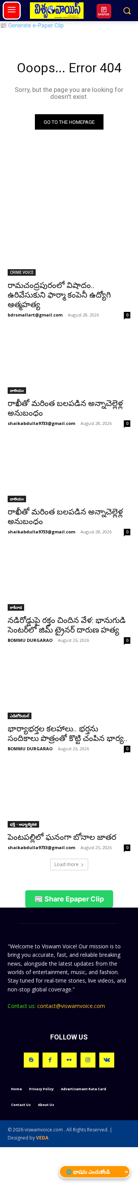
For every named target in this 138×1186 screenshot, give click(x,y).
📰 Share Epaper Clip (69, 899)
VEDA (42, 1137)
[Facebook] (50, 1060)
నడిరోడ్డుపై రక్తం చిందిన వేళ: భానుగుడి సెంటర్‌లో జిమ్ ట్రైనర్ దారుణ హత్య (67, 625)
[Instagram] (87, 1060)
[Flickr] (68, 1060)
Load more (66, 864)
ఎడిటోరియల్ (19, 715)
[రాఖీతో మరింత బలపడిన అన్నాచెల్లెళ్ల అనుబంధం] (69, 363)
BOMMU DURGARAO (30, 640)
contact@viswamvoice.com (71, 1005)
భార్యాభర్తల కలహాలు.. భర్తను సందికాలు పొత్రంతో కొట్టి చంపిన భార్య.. (68, 733)
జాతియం (17, 390)
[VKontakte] (106, 1060)
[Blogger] (31, 1060)
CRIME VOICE (21, 272)
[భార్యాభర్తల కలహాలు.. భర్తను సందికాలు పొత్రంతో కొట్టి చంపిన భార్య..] (69, 688)
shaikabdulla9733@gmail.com (41, 423)
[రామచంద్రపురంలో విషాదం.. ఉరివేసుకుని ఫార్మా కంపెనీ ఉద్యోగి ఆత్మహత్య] (69, 245)
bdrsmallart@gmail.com (35, 315)
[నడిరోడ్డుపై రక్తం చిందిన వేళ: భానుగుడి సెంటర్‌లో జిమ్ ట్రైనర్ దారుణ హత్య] (69, 580)
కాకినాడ (16, 607)
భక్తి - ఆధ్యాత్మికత (23, 824)
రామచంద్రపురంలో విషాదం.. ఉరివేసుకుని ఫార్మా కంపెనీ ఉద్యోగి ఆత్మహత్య (59, 295)
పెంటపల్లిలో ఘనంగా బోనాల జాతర (62, 837)
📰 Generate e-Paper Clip (32, 25)
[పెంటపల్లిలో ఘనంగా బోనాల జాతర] (69, 797)
